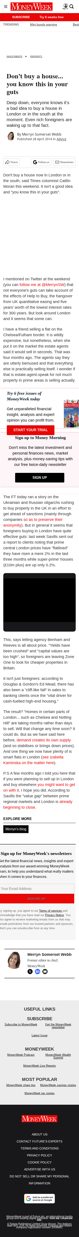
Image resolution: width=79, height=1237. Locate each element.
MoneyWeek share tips (21, 1085)
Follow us (43, 162)
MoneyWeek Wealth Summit (58, 1056)
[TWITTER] (31, 971)
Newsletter (67, 162)
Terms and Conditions (40, 1148)
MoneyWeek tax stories (40, 1093)
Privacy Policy (39, 1155)
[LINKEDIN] (38, 971)
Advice (61, 139)
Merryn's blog (15, 829)
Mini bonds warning (43, 24)
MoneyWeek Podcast (20, 1054)
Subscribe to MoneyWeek (21, 1024)
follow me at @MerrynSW (42, 285)
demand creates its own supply (44, 740)
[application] (39, 598)
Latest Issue (39, 1035)
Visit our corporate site (55, 1219)
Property (36, 56)
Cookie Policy (40, 1162)
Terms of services (51, 910)
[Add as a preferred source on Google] (39, 1198)
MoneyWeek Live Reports (39, 1065)
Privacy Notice (54, 915)
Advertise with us (39, 1169)
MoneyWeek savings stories (58, 1085)
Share (14, 162)
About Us (39, 1134)
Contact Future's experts (39, 1141)
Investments (14, 56)
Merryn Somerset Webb (41, 134)
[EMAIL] (46, 971)
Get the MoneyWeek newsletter (58, 1026)
